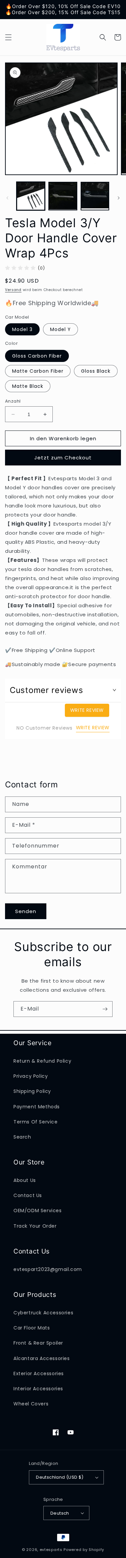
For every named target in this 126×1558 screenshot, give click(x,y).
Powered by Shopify (84, 1549)
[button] (8, 37)
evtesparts (51, 1549)
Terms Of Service (35, 1121)
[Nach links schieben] (7, 198)
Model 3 (22, 329)
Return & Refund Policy (42, 1061)
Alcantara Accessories (41, 1358)
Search (22, 1137)
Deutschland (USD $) (60, 1477)
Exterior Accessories (38, 1373)
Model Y (60, 329)
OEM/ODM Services (37, 1210)
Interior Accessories (38, 1388)
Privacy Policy (30, 1076)
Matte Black (27, 386)
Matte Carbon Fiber (38, 371)
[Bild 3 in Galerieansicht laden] (95, 196)
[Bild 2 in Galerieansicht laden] (62, 196)
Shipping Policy (32, 1091)
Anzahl (12, 401)
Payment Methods (36, 1106)
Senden (25, 911)
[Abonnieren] (104, 1009)
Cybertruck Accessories (43, 1312)
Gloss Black (96, 371)
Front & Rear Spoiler (38, 1343)
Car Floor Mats (31, 1327)
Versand (13, 289)
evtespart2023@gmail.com (47, 1269)
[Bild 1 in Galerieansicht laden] (30, 196)
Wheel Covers (30, 1403)
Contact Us (27, 1195)
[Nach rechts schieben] (118, 198)
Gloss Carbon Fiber (37, 356)
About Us (24, 1180)
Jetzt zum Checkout (63, 457)
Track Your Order (35, 1226)
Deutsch (59, 1513)
